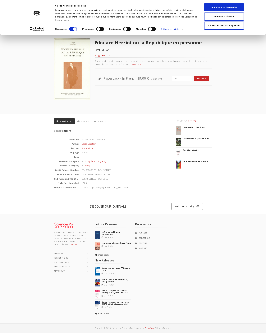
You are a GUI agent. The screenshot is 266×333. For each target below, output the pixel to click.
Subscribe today (184, 206)
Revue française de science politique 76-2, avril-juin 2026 (115, 291)
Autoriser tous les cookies (224, 7)
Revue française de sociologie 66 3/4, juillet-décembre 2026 (115, 303)
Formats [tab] (85, 121)
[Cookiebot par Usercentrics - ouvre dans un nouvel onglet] (37, 29)
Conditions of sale (63, 266)
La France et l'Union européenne (111, 233)
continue (73, 244)
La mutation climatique (193, 127)
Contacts (58, 253)
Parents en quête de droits (195, 161)
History (87, 165)
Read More (137, 64)
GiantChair (149, 328)
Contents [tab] (101, 121)
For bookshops (61, 262)
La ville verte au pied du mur (196, 138)
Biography (101, 161)
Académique (88, 148)
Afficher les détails (170, 29)
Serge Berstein (103, 55)
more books (103, 255)
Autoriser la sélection (224, 16)
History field (89, 161)
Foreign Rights (61, 258)
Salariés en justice (191, 150)
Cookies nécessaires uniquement (224, 25)
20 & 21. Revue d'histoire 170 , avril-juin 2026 (115, 280)
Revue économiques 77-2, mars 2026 (116, 269)
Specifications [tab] (66, 121)
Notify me (201, 78)
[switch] (100, 29)
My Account (59, 271)
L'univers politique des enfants (116, 243)
